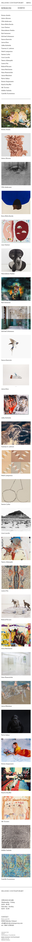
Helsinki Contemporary (12, 3)
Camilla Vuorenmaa (8, 93)
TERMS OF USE (5, 938)
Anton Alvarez (6, 18)
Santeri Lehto (5, 54)
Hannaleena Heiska (7, 30)
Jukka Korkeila (6, 45)
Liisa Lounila (5, 57)
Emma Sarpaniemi (7, 81)
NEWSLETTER (5, 932)
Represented (6, 8)
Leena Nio (4, 63)
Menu (28, 3)
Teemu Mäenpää (7, 60)
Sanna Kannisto (6, 39)
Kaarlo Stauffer (6, 84)
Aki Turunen (5, 87)
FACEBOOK (12, 935)
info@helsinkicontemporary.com (12, 923)
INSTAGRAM (4, 935)
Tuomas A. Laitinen (7, 48)
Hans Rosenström (7, 72)
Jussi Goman (5, 27)
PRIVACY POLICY (5, 940)
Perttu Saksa (5, 78)
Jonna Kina (5, 42)
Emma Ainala (5, 15)
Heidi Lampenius (7, 51)
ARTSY (3, 933)
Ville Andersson (6, 21)
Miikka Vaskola (6, 90)
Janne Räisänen (6, 75)
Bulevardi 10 (5, 919)
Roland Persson (6, 66)
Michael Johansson (7, 36)
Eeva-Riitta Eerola (7, 24)
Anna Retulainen (6, 69)
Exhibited (21, 8)
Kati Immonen (5, 33)
